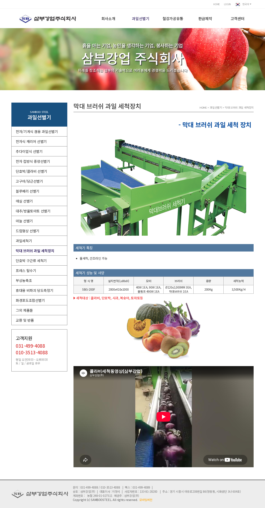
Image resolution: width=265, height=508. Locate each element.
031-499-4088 (30, 346)
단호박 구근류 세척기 (31, 260)
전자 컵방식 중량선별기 (33, 161)
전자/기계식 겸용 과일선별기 (37, 131)
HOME (216, 4)
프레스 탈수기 (26, 270)
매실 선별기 (24, 201)
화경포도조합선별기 (30, 300)
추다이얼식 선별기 (29, 151)
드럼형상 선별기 (27, 230)
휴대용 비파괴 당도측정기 (34, 290)
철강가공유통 (173, 18)
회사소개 (108, 18)
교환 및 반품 (25, 320)
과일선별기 (140, 18)
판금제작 (205, 18)
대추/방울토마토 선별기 (33, 210)
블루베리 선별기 (27, 191)
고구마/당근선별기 (29, 181)
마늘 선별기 (24, 220)
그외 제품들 (24, 310)
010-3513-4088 (32, 353)
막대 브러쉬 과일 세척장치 (35, 250)
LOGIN (227, 4)
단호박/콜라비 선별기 (31, 171)
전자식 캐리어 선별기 (31, 141)
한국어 (245, 4)
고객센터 (238, 18)
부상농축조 (24, 280)
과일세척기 (24, 240)
